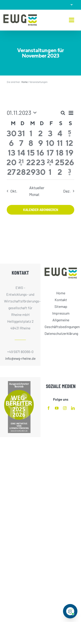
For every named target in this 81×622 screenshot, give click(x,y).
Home (24, 81)
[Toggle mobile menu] (71, 20)
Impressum (61, 313)
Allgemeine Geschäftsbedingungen (61, 323)
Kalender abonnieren (40, 210)
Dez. (67, 191)
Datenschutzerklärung (61, 333)
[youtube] (56, 408)
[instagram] (65, 408)
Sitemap (60, 306)
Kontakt (61, 300)
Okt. (13, 191)
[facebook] (48, 408)
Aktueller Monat (36, 191)
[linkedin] (73, 408)
